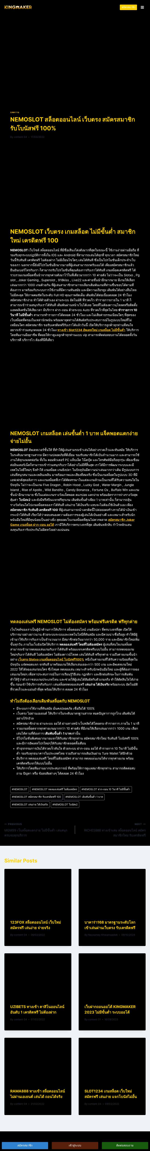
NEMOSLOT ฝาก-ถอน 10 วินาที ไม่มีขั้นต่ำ (106, 789)
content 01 (94, 1019)
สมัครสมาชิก (128, 7)
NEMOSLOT (19, 789)
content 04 (20, 136)
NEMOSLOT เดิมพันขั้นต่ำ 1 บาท (84, 796)
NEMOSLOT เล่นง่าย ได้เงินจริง (30, 804)
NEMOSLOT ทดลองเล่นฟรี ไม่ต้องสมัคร (54, 789)
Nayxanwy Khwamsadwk (103, 934)
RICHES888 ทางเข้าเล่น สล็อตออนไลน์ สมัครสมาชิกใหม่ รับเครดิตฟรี (115, 830)
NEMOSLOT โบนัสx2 (65, 804)
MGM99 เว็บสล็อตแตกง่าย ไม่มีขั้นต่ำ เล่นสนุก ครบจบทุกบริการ (35, 830)
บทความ (14, 112)
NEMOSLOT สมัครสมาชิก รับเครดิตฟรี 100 (36, 796)
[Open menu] (142, 7)
